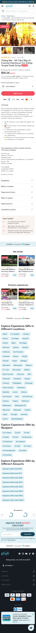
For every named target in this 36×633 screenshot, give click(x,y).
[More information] (22, 57)
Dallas (5, 334)
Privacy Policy (11, 540)
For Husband (20, 441)
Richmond (25, 401)
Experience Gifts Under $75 (12, 473)
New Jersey (16, 370)
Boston (5, 338)
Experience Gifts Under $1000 (13, 500)
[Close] (33, 618)
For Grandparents (9, 450)
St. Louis (6, 370)
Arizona (15, 347)
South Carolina (8, 387)
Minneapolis (18, 365)
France (5, 419)
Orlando (5, 361)
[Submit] (2, 11)
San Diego (23, 343)
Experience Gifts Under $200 (13, 487)
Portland (6, 383)
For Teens (27, 446)
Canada (27, 410)
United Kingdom (17, 419)
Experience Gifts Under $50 (12, 469)
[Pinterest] (33, 553)
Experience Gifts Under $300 (13, 491)
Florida (24, 356)
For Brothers (7, 455)
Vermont (6, 401)
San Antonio (7, 396)
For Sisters (22, 450)
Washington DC (20, 405)
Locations (5, 576)
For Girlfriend (7, 441)
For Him (26, 432)
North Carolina (8, 374)
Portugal (14, 414)
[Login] (33, 6)
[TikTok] (29, 553)
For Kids (17, 446)
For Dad (15, 437)
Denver (15, 356)
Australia (24, 414)
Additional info (6, 204)
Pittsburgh (28, 383)
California (6, 352)
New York (6, 347)
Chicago (26, 334)
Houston (25, 338)
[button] (31, 628)
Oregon (27, 378)
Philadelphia (17, 383)
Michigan (24, 361)
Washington (7, 405)
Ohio (29, 374)
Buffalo (26, 370)
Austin (15, 392)
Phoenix (25, 347)
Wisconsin (6, 410)
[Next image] (33, 50)
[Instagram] (23, 553)
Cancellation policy (8, 209)
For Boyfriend (26, 437)
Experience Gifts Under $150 (12, 482)
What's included (7, 186)
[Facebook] (19, 553)
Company (4, 571)
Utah (17, 396)
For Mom (6, 437)
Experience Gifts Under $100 (12, 478)
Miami (14, 343)
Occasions (5, 580)
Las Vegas (15, 338)
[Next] (33, 34)
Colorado (6, 356)
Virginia (15, 401)
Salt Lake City (27, 396)
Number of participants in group (10, 82)
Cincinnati (6, 378)
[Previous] (2, 514)
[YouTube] (26, 553)
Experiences (10, 16)
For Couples (7, 432)
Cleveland (17, 378)
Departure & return (8, 192)
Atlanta (23, 392)
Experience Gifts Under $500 (13, 495)
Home (3, 16)
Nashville (6, 392)
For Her (17, 432)
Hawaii (14, 361)
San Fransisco (18, 352)
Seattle (5, 343)
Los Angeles (15, 334)
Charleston (21, 387)
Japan (5, 414)
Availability (5, 181)
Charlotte (20, 374)
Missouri (29, 365)
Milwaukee (17, 410)
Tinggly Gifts (6, 584)
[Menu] (2, 6)
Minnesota (6, 365)
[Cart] (29, 6)
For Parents (7, 446)
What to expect (7, 198)
